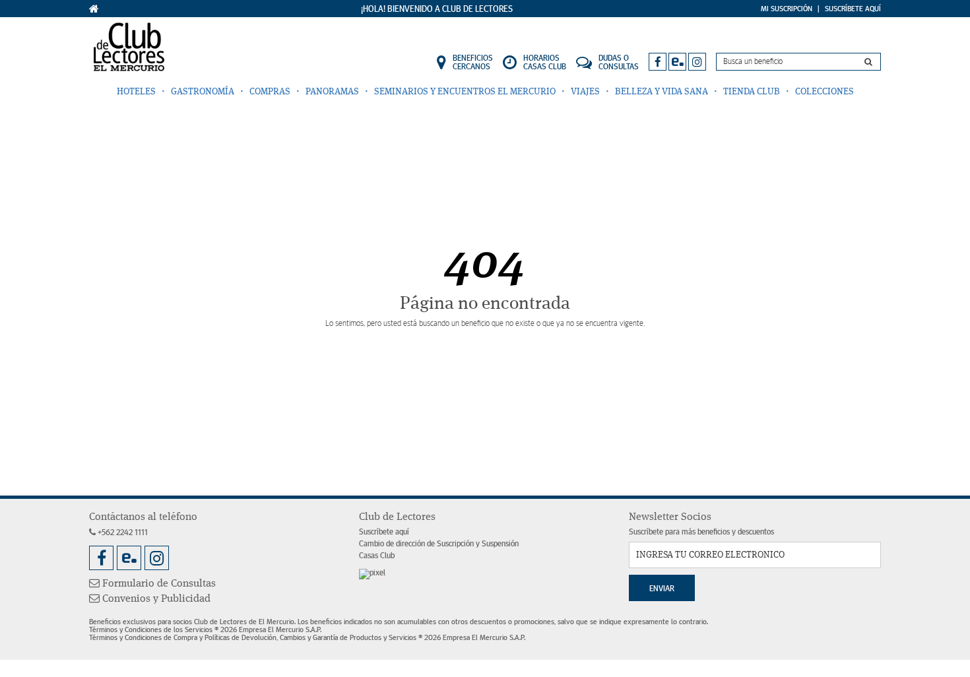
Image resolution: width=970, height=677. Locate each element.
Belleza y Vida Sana (661, 91)
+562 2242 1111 (122, 533)
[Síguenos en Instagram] (697, 62)
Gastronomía (202, 91)
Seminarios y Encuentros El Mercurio (465, 91)
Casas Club (377, 556)
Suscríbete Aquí (853, 9)
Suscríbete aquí (384, 532)
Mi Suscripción (786, 9)
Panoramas (332, 91)
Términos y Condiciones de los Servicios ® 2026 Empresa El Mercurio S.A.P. (205, 629)
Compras (269, 91)
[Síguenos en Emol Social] (677, 62)
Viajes (585, 91)
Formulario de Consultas (158, 584)
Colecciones (824, 91)
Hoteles (136, 91)
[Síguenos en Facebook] (657, 62)
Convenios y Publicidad (155, 599)
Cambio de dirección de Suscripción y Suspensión (439, 544)
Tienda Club (751, 91)
